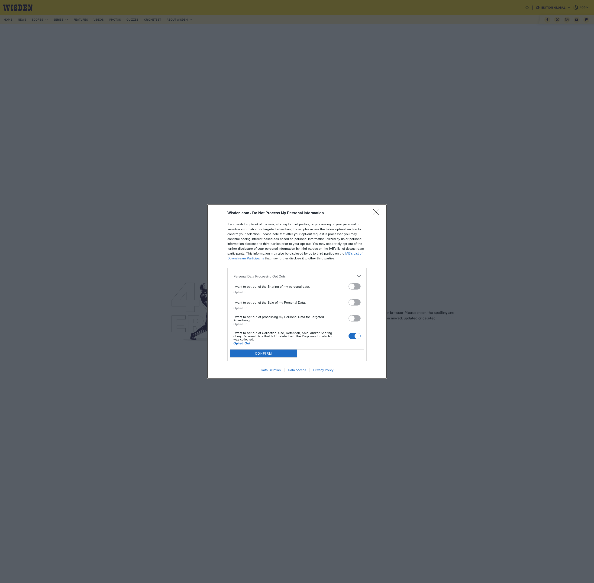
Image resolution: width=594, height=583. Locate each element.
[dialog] (297, 291)
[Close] (377, 213)
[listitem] (297, 276)
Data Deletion (271, 370)
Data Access (297, 370)
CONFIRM (263, 353)
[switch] (355, 286)
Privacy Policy (323, 370)
